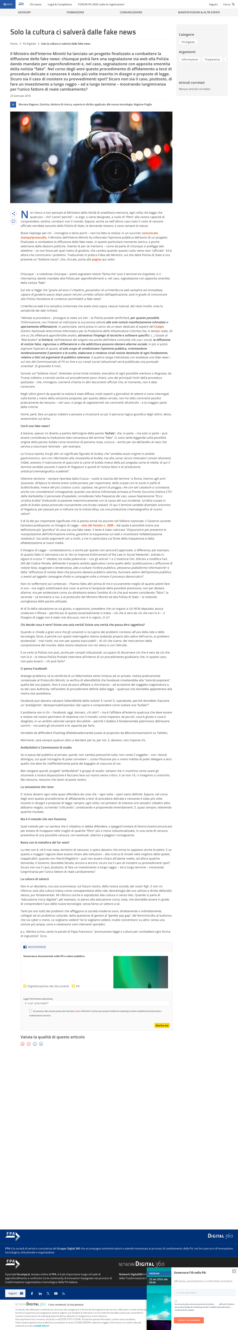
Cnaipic (159, 326)
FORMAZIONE (75, 12)
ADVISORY (24, 12)
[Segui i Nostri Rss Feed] (64, 1293)
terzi (78, 1011)
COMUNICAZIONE (131, 12)
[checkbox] (30, 1011)
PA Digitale (29, 43)
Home (14, 43)
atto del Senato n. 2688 (97, 525)
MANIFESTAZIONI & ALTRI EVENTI (199, 12)
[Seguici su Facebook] (32, 1293)
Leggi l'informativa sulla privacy (38, 998)
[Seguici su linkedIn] (40, 1293)
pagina (96, 259)
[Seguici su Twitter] (48, 1293)
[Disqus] (119, 1096)
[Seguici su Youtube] (56, 1293)
